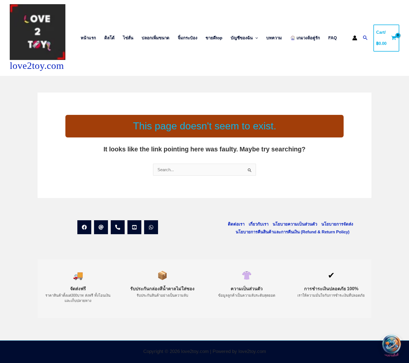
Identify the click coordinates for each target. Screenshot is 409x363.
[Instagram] (134, 227)
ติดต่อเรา (236, 224)
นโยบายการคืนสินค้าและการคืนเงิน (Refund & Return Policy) (292, 231)
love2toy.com (37, 65)
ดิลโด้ (109, 37)
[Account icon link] (354, 37)
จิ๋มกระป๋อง (187, 37)
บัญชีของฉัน (242, 37)
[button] (255, 37)
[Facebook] (84, 227)
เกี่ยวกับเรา (258, 224)
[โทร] (118, 227)
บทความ (274, 37)
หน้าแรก (88, 37)
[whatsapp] (151, 227)
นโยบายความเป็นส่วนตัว (295, 224)
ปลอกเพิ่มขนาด (155, 37)
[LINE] (101, 227)
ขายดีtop (214, 37)
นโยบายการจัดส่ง (337, 224)
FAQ (332, 37)
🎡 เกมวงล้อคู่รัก (305, 37)
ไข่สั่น (128, 37)
